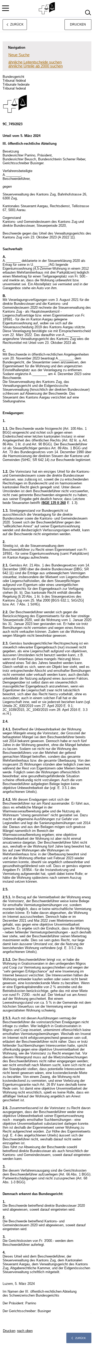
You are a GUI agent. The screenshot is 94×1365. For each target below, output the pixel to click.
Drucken (78, 24)
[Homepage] (47, 8)
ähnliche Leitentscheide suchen (35, 62)
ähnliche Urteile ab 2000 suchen (35, 66)
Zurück (80, 1338)
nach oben (25, 1331)
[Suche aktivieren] (87, 12)
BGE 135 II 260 (54, 503)
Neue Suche (19, 55)
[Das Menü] (5, 8)
